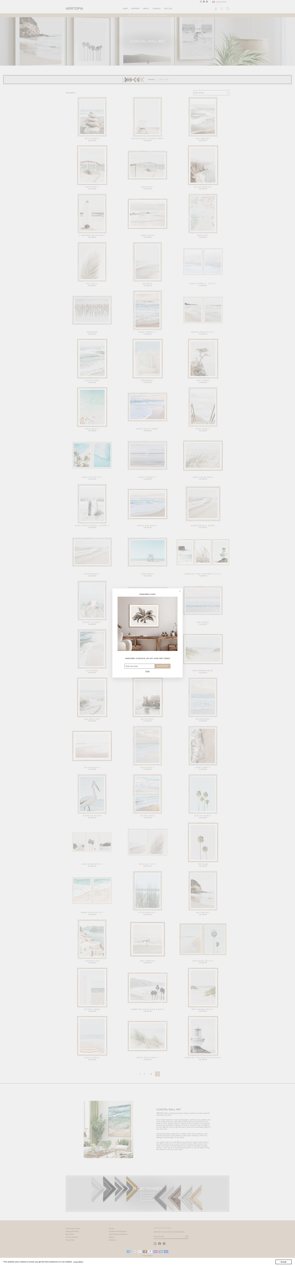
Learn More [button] (78, 1262)
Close (147, 671)
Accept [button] (283, 1262)
